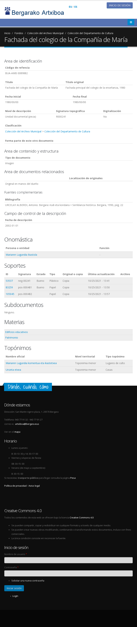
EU (70, 6)
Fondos (18, 33)
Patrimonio (11, 337)
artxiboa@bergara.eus (27, 424)
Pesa (73, 477)
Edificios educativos (16, 332)
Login (15, 596)
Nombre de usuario (15, 554)
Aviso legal (34, 485)
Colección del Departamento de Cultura (90, 33)
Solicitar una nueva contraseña (27, 580)
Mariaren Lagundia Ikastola (21, 254)
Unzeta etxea (13, 369)
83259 (9, 287)
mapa (17, 431)
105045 (10, 294)
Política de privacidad (15, 485)
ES (75, 6)
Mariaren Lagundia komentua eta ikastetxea (31, 363)
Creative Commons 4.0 (81, 517)
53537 (9, 280)
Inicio (7, 33)
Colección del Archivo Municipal (45, 33)
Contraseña (11, 567)
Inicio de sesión (119, 5)
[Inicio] (36, 11)
